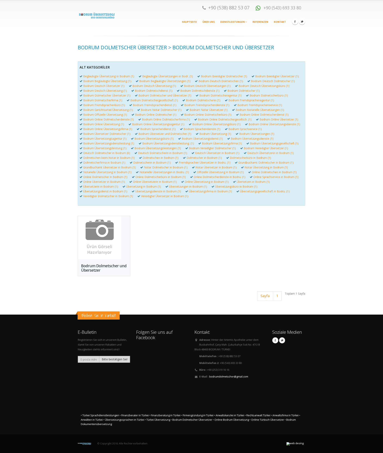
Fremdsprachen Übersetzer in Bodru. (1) (204, 162)
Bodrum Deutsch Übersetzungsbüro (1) (264, 86)
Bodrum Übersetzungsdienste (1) (252, 138)
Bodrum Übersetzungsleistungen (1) (157, 148)
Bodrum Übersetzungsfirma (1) (222, 143)
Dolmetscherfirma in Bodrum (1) (104, 162)
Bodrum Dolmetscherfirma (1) (102, 100)
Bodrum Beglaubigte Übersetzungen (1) (165, 81)
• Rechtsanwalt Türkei (257, 415)
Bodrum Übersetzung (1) (215, 134)
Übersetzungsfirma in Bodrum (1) (210, 191)
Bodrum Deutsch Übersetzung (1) (154, 86)
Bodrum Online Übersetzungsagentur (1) (158, 124)
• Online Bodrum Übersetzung (231, 419)
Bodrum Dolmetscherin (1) (203, 100)
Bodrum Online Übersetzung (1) (103, 124)
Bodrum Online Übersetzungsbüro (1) (216, 124)
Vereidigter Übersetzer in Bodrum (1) (164, 196)
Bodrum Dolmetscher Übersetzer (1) (106, 95)
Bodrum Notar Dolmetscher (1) (161, 110)
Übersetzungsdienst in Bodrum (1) (105, 191)
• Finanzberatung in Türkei (165, 415)
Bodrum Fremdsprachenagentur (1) (251, 100)
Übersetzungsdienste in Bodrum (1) (158, 191)
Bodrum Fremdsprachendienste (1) (206, 105)
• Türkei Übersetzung (157, 419)
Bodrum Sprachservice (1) (245, 129)
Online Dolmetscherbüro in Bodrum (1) (160, 177)
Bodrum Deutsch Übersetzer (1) (103, 86)
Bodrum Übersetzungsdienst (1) (202, 138)
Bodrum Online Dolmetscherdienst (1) (264, 114)
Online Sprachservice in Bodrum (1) (276, 177)
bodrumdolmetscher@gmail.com (228, 376)
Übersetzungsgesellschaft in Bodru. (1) (265, 191)
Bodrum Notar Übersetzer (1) (209, 110)
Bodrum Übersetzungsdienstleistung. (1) (168, 143)
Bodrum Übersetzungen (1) (256, 134)
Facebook (295, 22)
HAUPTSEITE (189, 22)
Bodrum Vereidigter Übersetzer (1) (266, 148)
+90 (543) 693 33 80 (282, 8)
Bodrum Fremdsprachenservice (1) (259, 105)
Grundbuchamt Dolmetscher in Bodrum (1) (266, 162)
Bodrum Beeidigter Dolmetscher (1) (224, 76)
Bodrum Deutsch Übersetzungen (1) (207, 86)
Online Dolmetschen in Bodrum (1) (274, 172)
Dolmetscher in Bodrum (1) (204, 158)
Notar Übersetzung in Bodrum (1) (266, 167)
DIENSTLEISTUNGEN (232, 22)
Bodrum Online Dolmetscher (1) (155, 114)
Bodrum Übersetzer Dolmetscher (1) (106, 134)
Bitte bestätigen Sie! (114, 359)
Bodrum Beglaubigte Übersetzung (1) (107, 81)
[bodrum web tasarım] (295, 443)
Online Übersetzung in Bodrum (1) (207, 182)
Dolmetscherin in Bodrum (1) (152, 162)
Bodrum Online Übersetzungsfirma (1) (107, 129)
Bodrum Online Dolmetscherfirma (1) (166, 119)
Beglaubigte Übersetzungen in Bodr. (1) (167, 76)
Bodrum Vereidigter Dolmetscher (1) (212, 148)
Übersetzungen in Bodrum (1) (188, 186)
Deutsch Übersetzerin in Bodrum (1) (270, 153)
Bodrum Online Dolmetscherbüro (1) (208, 114)
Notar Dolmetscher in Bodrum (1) (166, 167)
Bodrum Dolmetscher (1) (243, 90)
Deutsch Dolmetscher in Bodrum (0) (106, 153)
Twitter (302, 22)
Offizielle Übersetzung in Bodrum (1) (220, 172)
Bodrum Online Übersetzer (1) (279, 119)
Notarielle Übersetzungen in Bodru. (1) (164, 172)
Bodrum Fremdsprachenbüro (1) (104, 105)
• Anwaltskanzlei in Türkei (229, 415)
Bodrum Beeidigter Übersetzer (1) (277, 76)
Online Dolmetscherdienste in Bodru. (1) (219, 177)
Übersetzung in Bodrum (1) (143, 186)
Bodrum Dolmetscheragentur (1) (220, 95)
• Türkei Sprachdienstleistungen (100, 415)
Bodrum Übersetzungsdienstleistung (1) (108, 143)
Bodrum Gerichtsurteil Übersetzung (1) (108, 110)
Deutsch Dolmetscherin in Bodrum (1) (162, 153)
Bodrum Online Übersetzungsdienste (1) (274, 124)
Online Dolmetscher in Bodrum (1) (105, 177)
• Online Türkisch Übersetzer (267, 419)
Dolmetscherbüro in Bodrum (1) (250, 158)
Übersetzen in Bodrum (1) (253, 182)
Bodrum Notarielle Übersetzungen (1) (260, 110)
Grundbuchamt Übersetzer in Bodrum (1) (109, 167)
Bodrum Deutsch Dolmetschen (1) (220, 81)
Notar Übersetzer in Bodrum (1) (216, 167)
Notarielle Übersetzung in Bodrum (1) (107, 172)
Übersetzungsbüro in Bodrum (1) (236, 186)
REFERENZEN (260, 22)
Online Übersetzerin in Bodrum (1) (155, 182)
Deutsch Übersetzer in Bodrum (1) (217, 153)
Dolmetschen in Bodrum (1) (161, 158)
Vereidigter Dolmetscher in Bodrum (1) (108, 196)
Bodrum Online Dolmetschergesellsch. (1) (225, 119)
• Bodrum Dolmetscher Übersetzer (191, 419)
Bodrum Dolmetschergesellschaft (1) (154, 100)
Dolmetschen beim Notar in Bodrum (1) (109, 158)
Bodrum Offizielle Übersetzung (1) (105, 114)
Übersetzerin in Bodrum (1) (100, 186)
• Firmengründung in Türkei (197, 415)
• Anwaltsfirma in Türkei (285, 415)
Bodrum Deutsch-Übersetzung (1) (105, 90)
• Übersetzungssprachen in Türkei (123, 419)
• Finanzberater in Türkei (134, 415)
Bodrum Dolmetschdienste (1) (199, 90)
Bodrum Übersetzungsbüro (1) (154, 138)
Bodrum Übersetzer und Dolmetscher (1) (164, 134)
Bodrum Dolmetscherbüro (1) (269, 95)
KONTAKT (280, 22)
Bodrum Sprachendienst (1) (158, 129)
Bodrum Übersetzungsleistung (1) (104, 148)
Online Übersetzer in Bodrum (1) (104, 182)
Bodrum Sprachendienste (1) (202, 129)
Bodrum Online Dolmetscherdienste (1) (108, 119)
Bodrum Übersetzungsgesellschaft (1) (274, 143)
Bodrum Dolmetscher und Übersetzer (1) (164, 95)
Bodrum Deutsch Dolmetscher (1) (273, 81)
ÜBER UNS (208, 22)
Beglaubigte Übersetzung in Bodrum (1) (108, 76)
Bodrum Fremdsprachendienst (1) (154, 105)
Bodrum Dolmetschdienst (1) (153, 90)
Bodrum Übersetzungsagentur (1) (104, 138)
